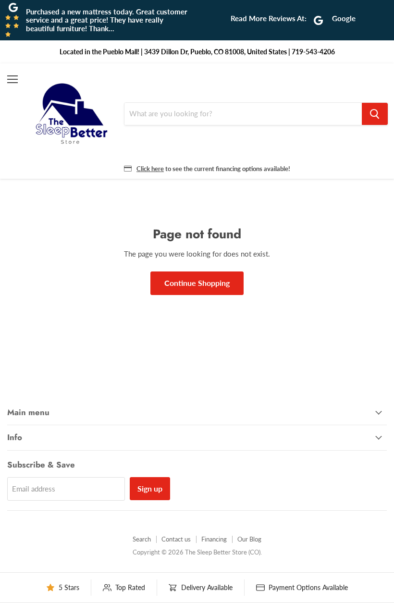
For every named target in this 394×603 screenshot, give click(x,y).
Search (142, 539)
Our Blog (249, 539)
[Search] (375, 114)
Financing (214, 539)
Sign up (149, 488)
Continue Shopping (197, 282)
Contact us (176, 539)
